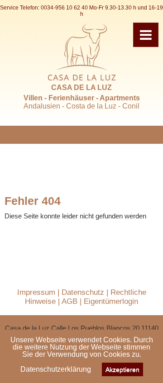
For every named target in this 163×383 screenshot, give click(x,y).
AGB (69, 301)
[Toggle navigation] (145, 35)
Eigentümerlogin (111, 301)
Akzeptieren (122, 369)
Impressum (36, 292)
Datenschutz (83, 292)
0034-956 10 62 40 (64, 8)
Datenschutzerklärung (55, 369)
